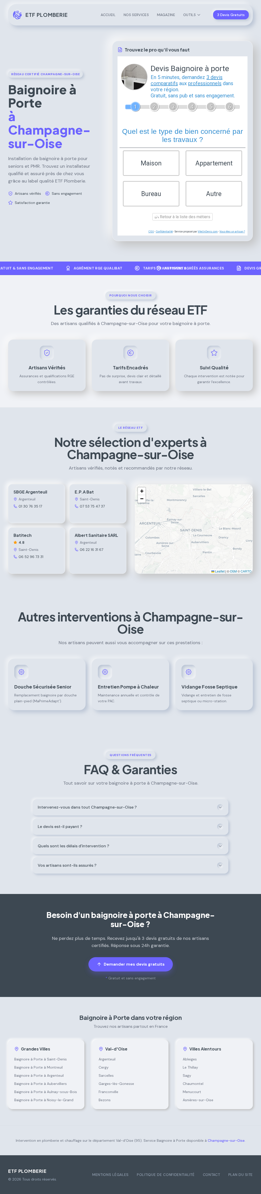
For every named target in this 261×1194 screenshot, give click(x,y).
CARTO (246, 571)
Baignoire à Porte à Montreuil (38, 1067)
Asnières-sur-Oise (198, 1100)
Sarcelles (106, 1075)
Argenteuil (107, 1059)
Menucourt (192, 1091)
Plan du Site (240, 1174)
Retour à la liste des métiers (184, 216)
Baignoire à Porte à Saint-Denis (40, 1059)
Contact (211, 1174)
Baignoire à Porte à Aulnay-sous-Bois (45, 1091)
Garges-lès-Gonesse (116, 1083)
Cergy (104, 1067)
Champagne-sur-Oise (226, 1140)
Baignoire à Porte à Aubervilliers (40, 1083)
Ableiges (190, 1059)
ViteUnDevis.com (208, 231)
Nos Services (136, 14)
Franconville (108, 1091)
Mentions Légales (110, 1174)
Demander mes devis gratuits (134, 964)
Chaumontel (193, 1083)
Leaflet (219, 571)
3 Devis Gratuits (231, 14)
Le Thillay (190, 1067)
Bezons (105, 1100)
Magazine (166, 14)
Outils (189, 14)
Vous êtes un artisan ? (232, 231)
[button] (142, 491)
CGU (151, 231)
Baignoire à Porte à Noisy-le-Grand (43, 1100)
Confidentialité (164, 231)
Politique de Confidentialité (166, 1174)
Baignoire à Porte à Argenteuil (39, 1075)
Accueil (108, 14)
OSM (233, 571)
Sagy (187, 1075)
